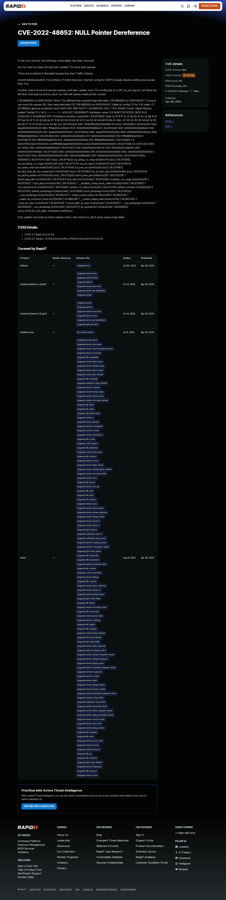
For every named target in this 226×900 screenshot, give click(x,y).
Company (129, 6)
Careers (61, 868)
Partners (116, 6)
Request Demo (209, 6)
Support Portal (144, 840)
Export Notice (65, 889)
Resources (103, 6)
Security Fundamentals (109, 862)
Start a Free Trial (28, 866)
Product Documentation (150, 846)
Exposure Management (31, 844)
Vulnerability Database (109, 857)
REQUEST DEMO (28, 43)
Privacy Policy (50, 889)
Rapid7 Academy (145, 857)
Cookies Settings (128, 889)
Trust (77, 889)
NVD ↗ (168, 126)
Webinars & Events (107, 846)
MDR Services (26, 848)
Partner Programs (67, 857)
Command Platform (29, 841)
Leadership (63, 840)
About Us (62, 834)
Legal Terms (35, 889)
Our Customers (66, 851)
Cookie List (88, 889)
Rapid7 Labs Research (109, 851)
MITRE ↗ (169, 121)
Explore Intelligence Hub (39, 806)
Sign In (140, 834)
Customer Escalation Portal (152, 862)
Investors (62, 862)
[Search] (182, 6)
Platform (75, 6)
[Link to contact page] (188, 6)
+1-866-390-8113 (185, 833)
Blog (99, 834)
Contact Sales (26, 877)
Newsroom (63, 846)
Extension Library (146, 851)
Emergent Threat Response (112, 840)
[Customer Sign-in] (195, 6)
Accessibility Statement (106, 889)
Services (89, 6)
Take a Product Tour (30, 869)
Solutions (23, 852)
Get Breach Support (29, 873)
